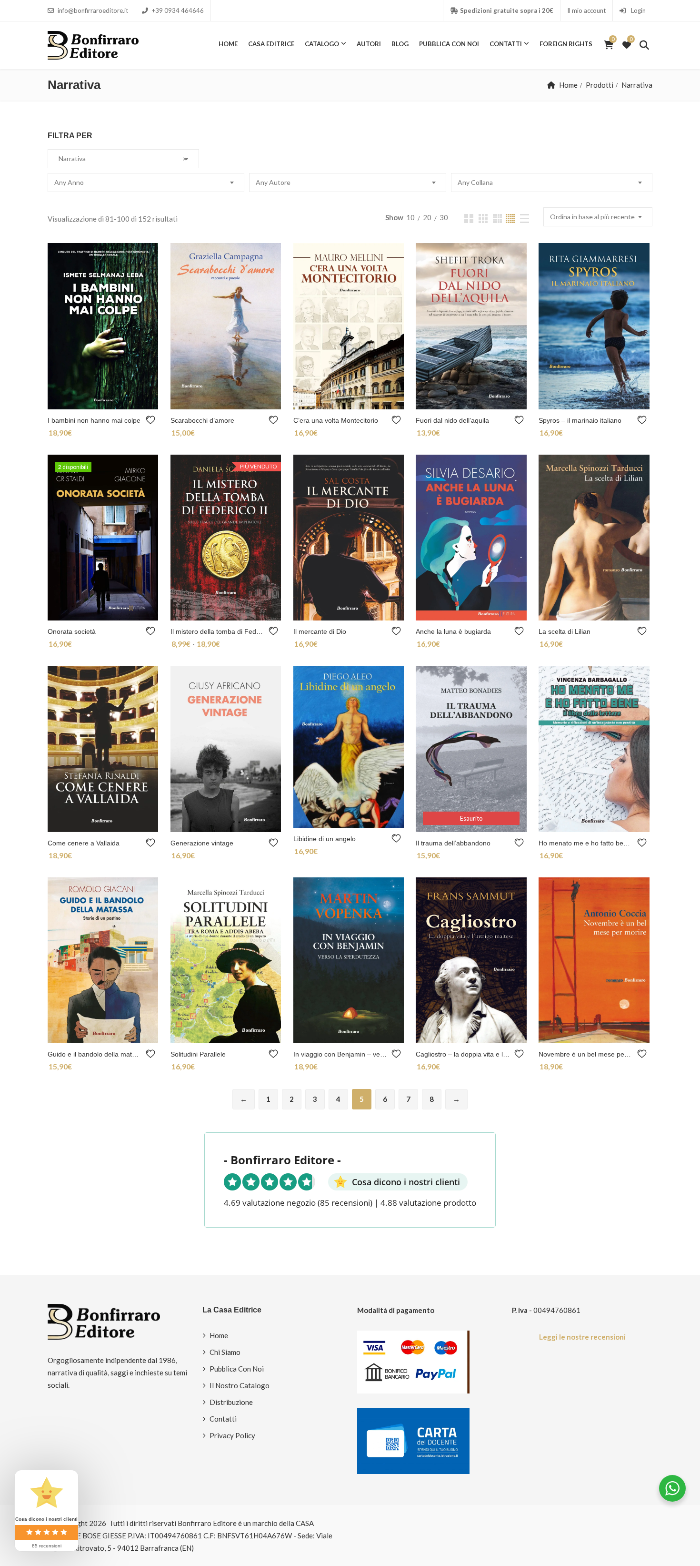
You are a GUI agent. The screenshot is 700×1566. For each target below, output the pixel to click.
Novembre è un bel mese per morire (585, 1054)
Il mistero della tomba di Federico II (217, 631)
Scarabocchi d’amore (202, 420)
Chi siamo (225, 1352)
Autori (369, 44)
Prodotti (599, 85)
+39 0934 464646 (178, 10)
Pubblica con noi (449, 44)
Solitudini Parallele (198, 1054)
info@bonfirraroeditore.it (93, 10)
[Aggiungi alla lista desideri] (152, 420)
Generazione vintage (201, 843)
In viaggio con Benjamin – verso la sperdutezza (340, 1054)
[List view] (524, 218)
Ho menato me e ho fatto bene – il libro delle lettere (585, 843)
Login (638, 10)
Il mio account (586, 10)
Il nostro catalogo (240, 1385)
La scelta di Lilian (564, 631)
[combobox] (123, 158)
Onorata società (72, 631)
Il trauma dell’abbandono (453, 843)
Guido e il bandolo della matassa (94, 1054)
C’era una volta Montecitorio (335, 420)
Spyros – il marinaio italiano (580, 420)
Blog (400, 44)
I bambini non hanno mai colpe (94, 420)
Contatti (506, 44)
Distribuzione (231, 1402)
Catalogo (322, 44)
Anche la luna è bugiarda (453, 631)
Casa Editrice (271, 44)
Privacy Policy (232, 1435)
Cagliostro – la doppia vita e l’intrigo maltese (463, 1054)
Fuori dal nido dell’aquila (452, 420)
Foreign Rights (566, 44)
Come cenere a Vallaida (84, 843)
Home (228, 44)
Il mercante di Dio (319, 631)
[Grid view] (468, 218)
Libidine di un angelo (324, 839)
